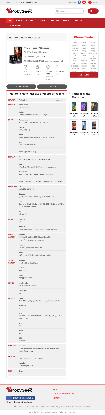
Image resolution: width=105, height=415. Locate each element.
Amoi (84, 45)
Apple (93, 45)
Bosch (84, 55)
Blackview (93, 53)
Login (94, 2)
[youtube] (84, 2)
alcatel (84, 43)
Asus (84, 48)
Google (93, 71)
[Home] (9, 20)
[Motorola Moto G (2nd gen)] (74, 129)
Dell (75, 63)
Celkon (93, 58)
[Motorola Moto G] (74, 110)
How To (67, 20)
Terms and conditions (63, 394)
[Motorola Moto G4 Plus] (94, 110)
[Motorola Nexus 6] (84, 129)
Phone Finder (15, 25)
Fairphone (75, 68)
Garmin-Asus (93, 68)
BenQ (84, 50)
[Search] (83, 11)
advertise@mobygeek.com (29, 2)
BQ (93, 55)
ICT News (30, 20)
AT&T (93, 48)
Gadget (42, 20)
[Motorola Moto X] (94, 129)
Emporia (93, 63)
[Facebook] (79, 2)
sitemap (56, 398)
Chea (75, 61)
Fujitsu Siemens (84, 68)
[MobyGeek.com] (19, 11)
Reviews (78, 20)
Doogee (84, 63)
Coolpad (84, 61)
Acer (75, 43)
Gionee (83, 71)
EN (91, 10)
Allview (93, 43)
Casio (75, 58)
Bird (75, 53)
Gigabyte (75, 71)
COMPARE (52, 86)
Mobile (18, 20)
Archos (75, 48)
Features (55, 20)
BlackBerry (84, 53)
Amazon (75, 45)
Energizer (75, 66)
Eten (93, 66)
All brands (84, 74)
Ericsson (84, 66)
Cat (84, 58)
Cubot (93, 61)
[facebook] (20, 399)
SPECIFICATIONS (21, 86)
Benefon (75, 50)
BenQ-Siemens (93, 50)
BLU (75, 55)
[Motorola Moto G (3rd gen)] (84, 110)
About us (56, 389)
